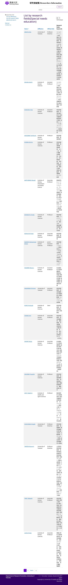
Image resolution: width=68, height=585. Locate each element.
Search (60, 7)
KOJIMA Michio (28, 142)
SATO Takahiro (28, 393)
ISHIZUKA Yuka (28, 110)
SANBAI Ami (27, 315)
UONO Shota (27, 533)
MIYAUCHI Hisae (28, 233)
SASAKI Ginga (28, 341)
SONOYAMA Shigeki (29, 424)
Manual (7, 23)
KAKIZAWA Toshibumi (30, 135)
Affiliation (40, 29)
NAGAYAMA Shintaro (30, 288)
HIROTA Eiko (27, 32)
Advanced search (11, 20)
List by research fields (12, 18)
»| (36, 570)
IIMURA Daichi (28, 82)
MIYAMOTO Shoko (29, 215)
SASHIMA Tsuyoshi (29, 374)
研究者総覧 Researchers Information (46, 3)
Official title (50, 29)
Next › (32, 570)
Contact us (8, 25)
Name (26, 29)
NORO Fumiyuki (28, 305)
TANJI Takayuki (28, 498)
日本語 (40, 10)
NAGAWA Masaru (29, 268)
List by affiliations (11, 16)
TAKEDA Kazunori (29, 446)
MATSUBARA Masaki (29, 180)
